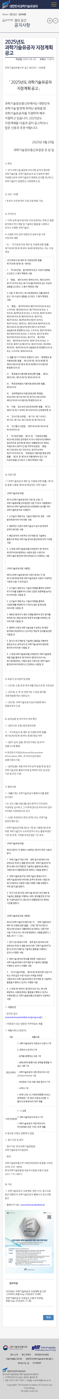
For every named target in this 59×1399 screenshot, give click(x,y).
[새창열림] (15, 1348)
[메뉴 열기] (54, 4)
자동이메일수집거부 (14, 1359)
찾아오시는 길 (23, 1363)
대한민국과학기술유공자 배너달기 (39, 1359)
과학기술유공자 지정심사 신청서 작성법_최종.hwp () (25, 1299)
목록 (48, 1317)
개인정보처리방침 (42, 1355)
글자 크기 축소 (55, 20)
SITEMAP (37, 1363)
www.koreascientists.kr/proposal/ (24, 1017)
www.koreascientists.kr (32, 1205)
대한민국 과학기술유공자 (20, 4)
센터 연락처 (26, 1355)
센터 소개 (14, 1355)
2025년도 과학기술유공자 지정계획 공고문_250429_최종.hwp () (26, 1293)
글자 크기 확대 (49, 20)
